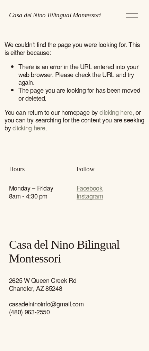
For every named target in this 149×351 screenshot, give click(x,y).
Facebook (90, 188)
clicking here (115, 112)
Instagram (90, 196)
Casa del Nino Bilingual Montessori (55, 15)
